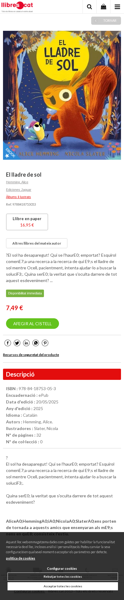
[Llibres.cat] (17, 8)
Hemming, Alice (17, 182)
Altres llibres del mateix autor (36, 243)
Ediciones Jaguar (18, 189)
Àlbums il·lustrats (18, 197)
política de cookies (20, 558)
